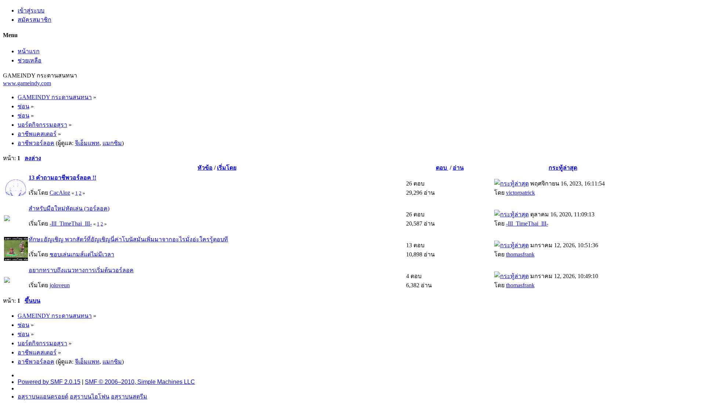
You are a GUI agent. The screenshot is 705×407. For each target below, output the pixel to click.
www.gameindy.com (27, 83)
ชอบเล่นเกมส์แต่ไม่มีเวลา (82, 254)
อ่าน (458, 168)
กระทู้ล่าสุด (563, 168)
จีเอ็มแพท (87, 143)
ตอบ (442, 168)
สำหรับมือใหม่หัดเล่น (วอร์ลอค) (69, 208)
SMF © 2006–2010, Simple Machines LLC (140, 382)
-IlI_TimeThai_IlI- (71, 223)
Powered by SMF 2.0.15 (49, 382)
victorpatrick (520, 193)
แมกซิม (112, 143)
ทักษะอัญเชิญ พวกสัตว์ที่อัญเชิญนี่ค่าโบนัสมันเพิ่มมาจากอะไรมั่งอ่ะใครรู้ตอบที (128, 239)
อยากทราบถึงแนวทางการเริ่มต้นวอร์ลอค (81, 270)
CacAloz (60, 193)
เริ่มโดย (226, 168)
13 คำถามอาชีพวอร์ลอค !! (62, 177)
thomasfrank (520, 254)
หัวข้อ (205, 168)
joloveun (60, 285)
